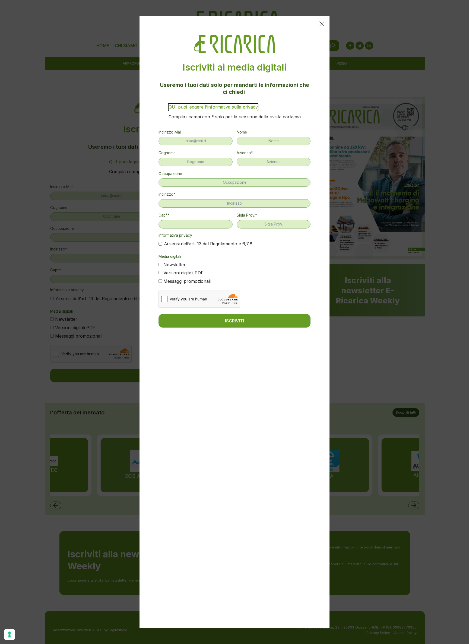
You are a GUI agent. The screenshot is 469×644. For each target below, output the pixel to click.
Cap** (164, 215)
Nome (242, 132)
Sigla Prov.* (247, 215)
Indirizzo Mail (170, 132)
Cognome (167, 153)
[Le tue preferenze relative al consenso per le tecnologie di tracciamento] (9, 634)
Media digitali (170, 256)
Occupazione (170, 174)
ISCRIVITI (234, 320)
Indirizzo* (167, 194)
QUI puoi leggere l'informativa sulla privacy (213, 107)
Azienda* (245, 153)
